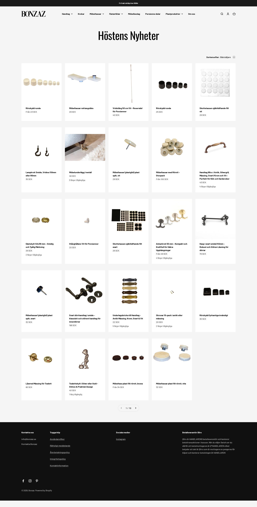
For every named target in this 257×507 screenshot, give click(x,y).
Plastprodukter (173, 14)
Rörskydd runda (33, 108)
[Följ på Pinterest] (37, 481)
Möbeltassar (95, 14)
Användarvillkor (57, 439)
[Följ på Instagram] (30, 481)
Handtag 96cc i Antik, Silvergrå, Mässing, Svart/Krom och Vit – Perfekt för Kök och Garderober (214, 175)
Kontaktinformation (59, 465)
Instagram (121, 439)
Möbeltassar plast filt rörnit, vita (171, 383)
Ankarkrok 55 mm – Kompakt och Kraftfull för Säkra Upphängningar (171, 246)
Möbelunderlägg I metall (80, 172)
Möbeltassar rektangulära (81, 108)
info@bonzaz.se (28, 439)
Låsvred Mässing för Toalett (39, 383)
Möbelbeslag (134, 14)
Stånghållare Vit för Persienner (84, 243)
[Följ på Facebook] (23, 481)
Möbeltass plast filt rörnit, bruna (128, 383)
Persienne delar (152, 14)
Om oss (191, 14)
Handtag (66, 14)
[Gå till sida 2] (135, 408)
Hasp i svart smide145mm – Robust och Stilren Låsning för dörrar (214, 246)
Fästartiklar (114, 14)
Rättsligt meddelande (60, 445)
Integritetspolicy (58, 459)
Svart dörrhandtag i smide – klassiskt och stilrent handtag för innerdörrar (85, 318)
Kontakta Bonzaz (29, 444)
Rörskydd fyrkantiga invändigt (214, 315)
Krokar (81, 14)
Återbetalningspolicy (60, 452)
